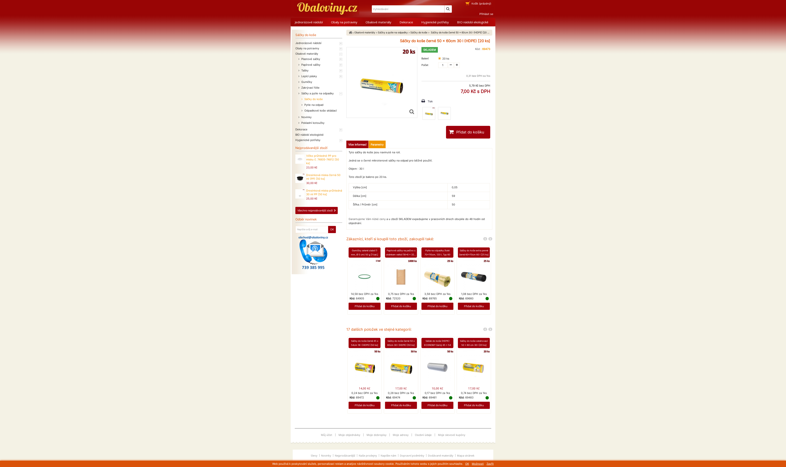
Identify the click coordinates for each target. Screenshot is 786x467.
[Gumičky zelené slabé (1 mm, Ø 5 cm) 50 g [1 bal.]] (365, 275)
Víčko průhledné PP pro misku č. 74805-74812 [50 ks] (322, 159)
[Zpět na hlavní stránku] (350, 32)
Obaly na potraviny (344, 22)
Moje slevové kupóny (451, 435)
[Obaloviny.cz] (326, 9)
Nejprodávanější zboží (311, 148)
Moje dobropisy (376, 435)
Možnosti (478, 463)
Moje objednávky (349, 435)
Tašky (304, 70)
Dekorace (406, 22)
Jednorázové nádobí (309, 22)
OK (467, 463)
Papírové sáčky (310, 64)
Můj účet (326, 435)
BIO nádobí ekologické (472, 22)
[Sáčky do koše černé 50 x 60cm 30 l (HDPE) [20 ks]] (428, 113)
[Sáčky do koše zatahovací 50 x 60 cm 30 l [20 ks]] (474, 366)
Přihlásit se (486, 14)
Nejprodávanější (345, 455)
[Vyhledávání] (448, 9)
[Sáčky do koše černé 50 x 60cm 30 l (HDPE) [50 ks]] (401, 366)
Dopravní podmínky (412, 455)
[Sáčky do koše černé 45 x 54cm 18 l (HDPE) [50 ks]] (365, 366)
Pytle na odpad (313, 104)
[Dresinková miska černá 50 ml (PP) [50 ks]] (300, 178)
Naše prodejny (368, 455)
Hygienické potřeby (435, 22)
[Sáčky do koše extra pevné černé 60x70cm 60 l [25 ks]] (474, 275)
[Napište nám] (313, 252)
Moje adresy (401, 435)
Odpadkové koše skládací (320, 110)
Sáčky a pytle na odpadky (317, 93)
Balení (425, 58)
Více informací (357, 144)
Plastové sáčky (310, 59)
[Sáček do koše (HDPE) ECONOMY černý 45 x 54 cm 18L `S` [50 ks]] (437, 366)
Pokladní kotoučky (312, 122)
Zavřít (490, 463)
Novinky (306, 117)
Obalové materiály (378, 22)
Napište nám (389, 455)
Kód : (478, 49)
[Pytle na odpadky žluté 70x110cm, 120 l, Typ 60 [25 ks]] (437, 275)
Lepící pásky (308, 76)
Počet (424, 65)
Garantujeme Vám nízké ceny (367, 219)
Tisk (430, 101)
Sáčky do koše (313, 99)
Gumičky (306, 81)
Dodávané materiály (441, 455)
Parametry (377, 144)
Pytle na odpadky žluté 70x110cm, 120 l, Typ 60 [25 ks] (437, 254)
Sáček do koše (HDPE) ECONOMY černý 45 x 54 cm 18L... (437, 345)
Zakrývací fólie (310, 87)
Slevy (314, 455)
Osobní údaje (423, 435)
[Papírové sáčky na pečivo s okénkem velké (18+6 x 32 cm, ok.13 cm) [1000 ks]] (401, 275)
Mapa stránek (465, 455)
